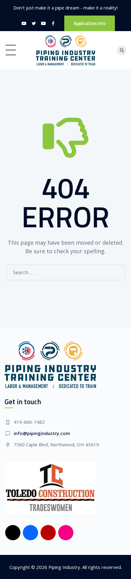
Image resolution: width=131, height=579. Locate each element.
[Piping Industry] (65, 50)
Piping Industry (64, 567)
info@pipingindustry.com (42, 433)
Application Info (89, 23)
